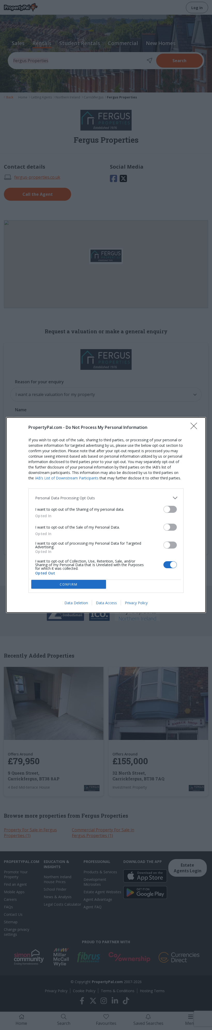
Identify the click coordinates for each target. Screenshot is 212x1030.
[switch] (170, 509)
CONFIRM (69, 584)
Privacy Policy (136, 602)
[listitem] (106, 498)
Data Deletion (76, 602)
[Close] (195, 428)
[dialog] (106, 515)
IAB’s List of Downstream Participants (67, 478)
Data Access (106, 602)
